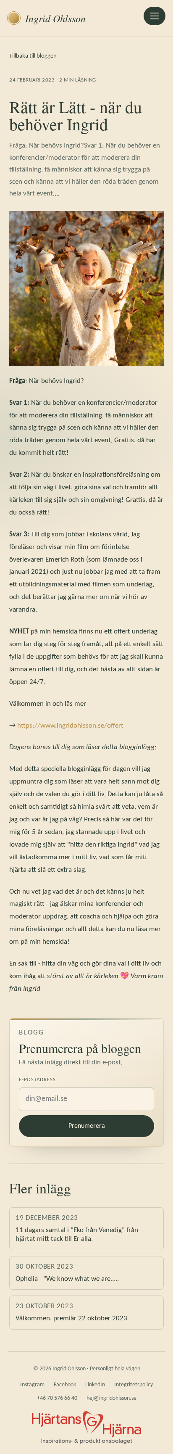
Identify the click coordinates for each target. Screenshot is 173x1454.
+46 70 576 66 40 (57, 1398)
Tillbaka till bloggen (33, 56)
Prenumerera (86, 1126)
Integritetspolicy (133, 1385)
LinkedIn (95, 1385)
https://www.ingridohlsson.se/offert (70, 725)
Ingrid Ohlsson (55, 18)
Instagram (32, 1385)
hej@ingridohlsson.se (111, 1398)
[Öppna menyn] (154, 16)
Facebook (65, 1385)
